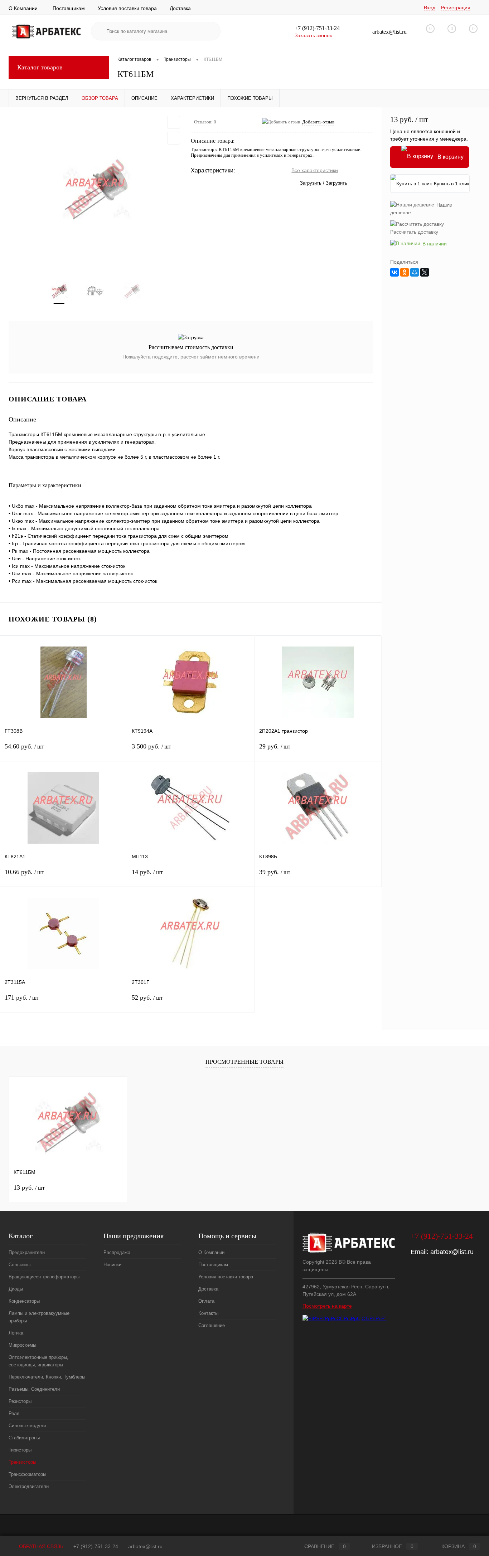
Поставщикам (69, 8)
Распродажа (116, 1252)
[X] (424, 272)
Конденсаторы (24, 1301)
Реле (14, 1413)
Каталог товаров (40, 67)
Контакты (208, 1313)
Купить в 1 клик (451, 183)
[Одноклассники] (404, 272)
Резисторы (20, 1401)
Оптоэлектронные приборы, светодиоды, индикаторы (38, 1361)
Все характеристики (314, 170)
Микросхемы (22, 1345)
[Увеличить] (95, 190)
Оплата (206, 1301)
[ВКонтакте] (394, 272)
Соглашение (211, 1325)
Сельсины (19, 1264)
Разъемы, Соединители (34, 1389)
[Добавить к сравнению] (173, 138)
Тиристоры (20, 1450)
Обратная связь (40, 1546)
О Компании (23, 8)
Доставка (180, 8)
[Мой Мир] (414, 272)
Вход (429, 7)
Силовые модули (27, 1425)
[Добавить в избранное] (173, 122)
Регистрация (455, 7)
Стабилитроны (24, 1437)
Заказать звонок (313, 35)
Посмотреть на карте (327, 1306)
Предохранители (27, 1252)
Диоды (16, 1289)
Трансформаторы (27, 1474)
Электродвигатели (29, 1486)
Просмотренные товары (244, 1062)
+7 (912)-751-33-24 (95, 1546)
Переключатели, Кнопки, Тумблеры (47, 1377)
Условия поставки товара (127, 8)
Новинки (112, 1264)
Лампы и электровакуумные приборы (39, 1317)
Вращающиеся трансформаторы (44, 1276)
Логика (16, 1333)
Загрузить (310, 183)
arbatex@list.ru (452, 1251)
